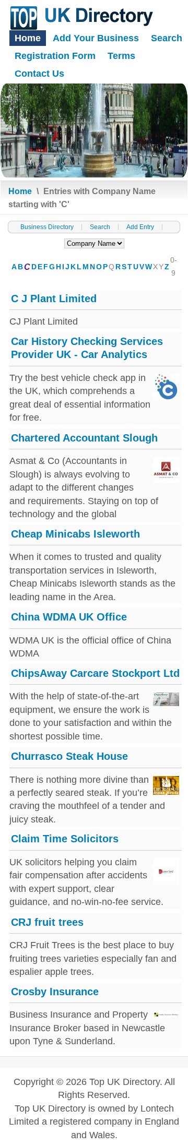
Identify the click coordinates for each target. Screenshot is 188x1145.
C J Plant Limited (54, 298)
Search (166, 38)
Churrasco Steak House (69, 756)
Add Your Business (96, 38)
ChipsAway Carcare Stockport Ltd (95, 673)
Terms (121, 56)
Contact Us (39, 73)
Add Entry (140, 227)
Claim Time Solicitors (65, 838)
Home (28, 38)
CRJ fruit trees (47, 922)
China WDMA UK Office (69, 617)
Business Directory (47, 227)
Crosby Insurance (55, 991)
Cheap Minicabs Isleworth (75, 534)
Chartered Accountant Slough (84, 438)
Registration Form (55, 56)
